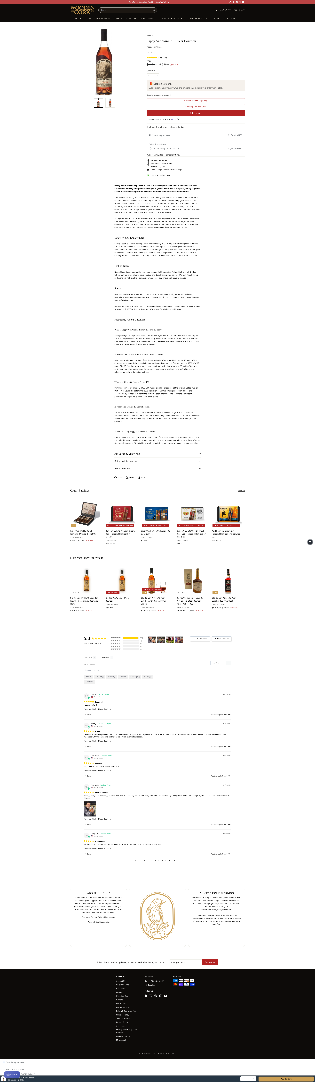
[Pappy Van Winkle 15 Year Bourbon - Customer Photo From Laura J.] (170, 640)
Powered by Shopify (166, 1053)
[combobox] (127, 10)
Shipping (150, 95)
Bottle (88, 676)
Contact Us (121, 981)
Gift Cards (120, 988)
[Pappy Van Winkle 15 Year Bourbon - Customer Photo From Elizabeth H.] (161, 640)
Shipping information (125, 461)
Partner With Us (122, 1007)
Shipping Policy (122, 1015)
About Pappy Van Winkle (127, 453)
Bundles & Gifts (172, 19)
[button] (225, 715)
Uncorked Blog (122, 996)
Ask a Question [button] (201, 639)
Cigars (231, 19)
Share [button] (89, 715)
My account (121, 1040)
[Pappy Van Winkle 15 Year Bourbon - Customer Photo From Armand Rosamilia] (179, 640)
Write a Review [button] (223, 639)
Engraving (148, 19)
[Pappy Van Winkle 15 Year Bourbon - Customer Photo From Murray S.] (152, 640)
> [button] (179, 860)
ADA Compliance (123, 1036)
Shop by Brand (98, 19)
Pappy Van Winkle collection (146, 306)
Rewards (119, 992)
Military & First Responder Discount (126, 1031)
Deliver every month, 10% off (21, 1074)
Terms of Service (123, 1018)
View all (241, 490)
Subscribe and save (14, 1069)
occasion (90, 681)
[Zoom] (104, 62)
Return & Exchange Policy (126, 1011)
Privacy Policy (122, 1022)
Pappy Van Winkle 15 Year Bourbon (97, 709)
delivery (111, 676)
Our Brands (121, 1003)
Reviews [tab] (88, 657)
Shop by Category (126, 19)
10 (174, 860)
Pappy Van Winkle (154, 47)
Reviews (119, 1000)
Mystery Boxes (199, 19)
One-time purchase (14, 1062)
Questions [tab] (105, 657)
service (123, 676)
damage (148, 676)
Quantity (151, 70)
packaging (134, 676)
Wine (217, 19)
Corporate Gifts (122, 985)
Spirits (77, 19)
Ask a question (122, 468)
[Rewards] (12, 1074)
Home (149, 36)
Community (121, 1026)
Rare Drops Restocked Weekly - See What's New (149, 2)
